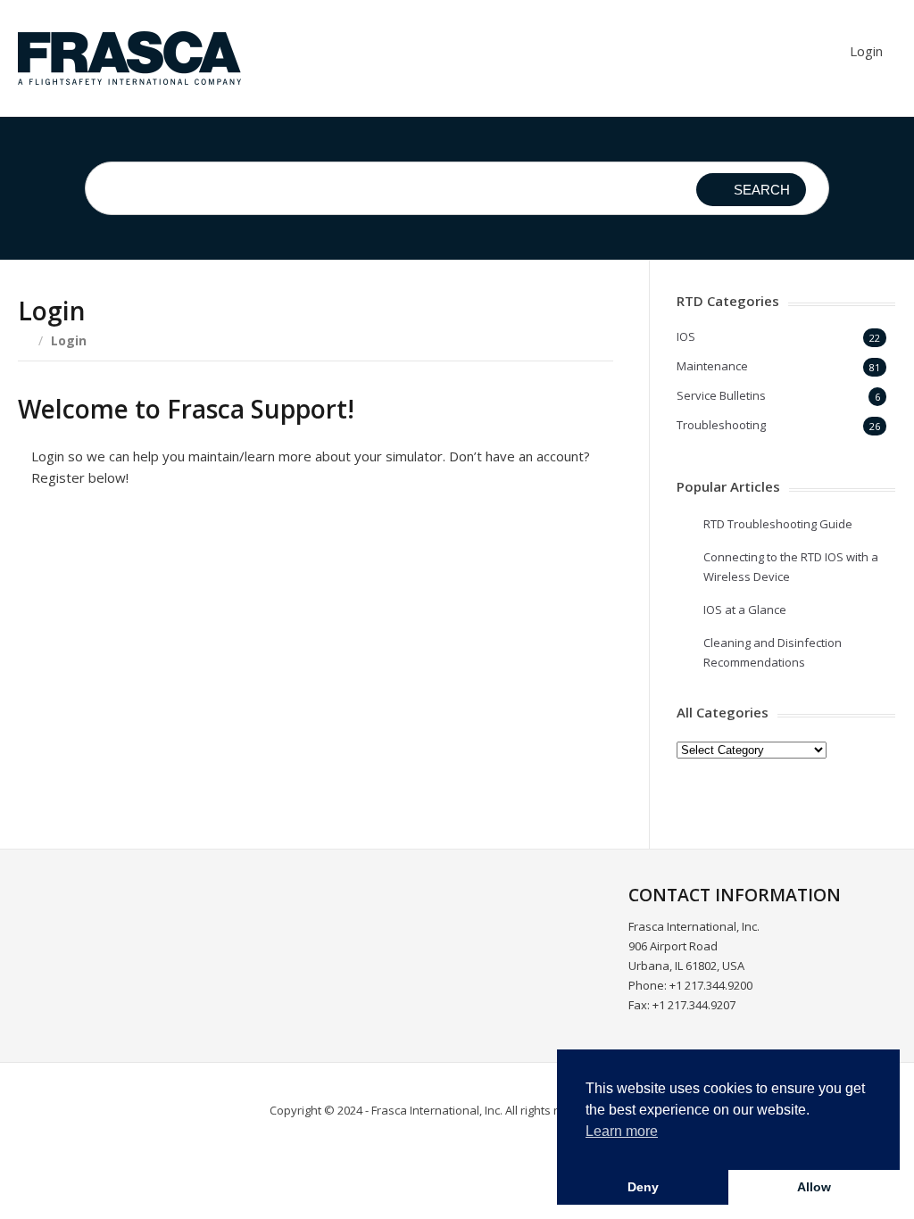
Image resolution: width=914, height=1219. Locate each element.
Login (866, 51)
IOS (686, 336)
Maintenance (712, 366)
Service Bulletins (721, 395)
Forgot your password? (316, 794)
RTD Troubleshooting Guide (777, 524)
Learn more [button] (622, 1131)
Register (420, 741)
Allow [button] (814, 1187)
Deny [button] (643, 1187)
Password (154, 611)
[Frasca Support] (129, 58)
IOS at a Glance (744, 609)
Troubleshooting (721, 425)
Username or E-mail (186, 534)
